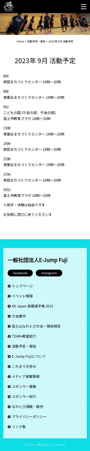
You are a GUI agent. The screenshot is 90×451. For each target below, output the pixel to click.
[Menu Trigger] (83, 6)
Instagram (49, 273)
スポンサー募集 (24, 386)
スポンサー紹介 (24, 396)
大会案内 (19, 316)
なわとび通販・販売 (27, 406)
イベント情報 (22, 295)
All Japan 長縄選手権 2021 (33, 306)
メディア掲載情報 (26, 376)
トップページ (22, 285)
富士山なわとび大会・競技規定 (36, 326)
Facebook (20, 273)
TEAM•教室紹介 (24, 336)
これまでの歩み (24, 366)
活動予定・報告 (24, 346)
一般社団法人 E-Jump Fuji (50, 444)
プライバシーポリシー (29, 416)
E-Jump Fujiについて (29, 356)
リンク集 (19, 426)
